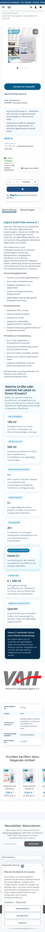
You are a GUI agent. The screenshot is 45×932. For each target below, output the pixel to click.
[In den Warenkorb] (22, 189)
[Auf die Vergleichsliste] (35, 31)
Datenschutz (21, 902)
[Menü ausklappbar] (3, 6)
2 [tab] (20, 68)
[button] (31, 7)
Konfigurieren (22, 916)
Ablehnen (22, 923)
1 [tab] (17, 68)
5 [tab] (27, 68)
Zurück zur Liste (10, 13)
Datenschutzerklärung (11, 833)
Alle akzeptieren (22, 908)
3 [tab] (22, 68)
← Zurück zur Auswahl (22, 86)
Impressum (8, 902)
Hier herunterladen (27, 734)
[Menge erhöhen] (35, 182)
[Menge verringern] (10, 182)
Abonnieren (34, 844)
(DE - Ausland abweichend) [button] (9, 167)
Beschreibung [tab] (9, 210)
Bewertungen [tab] (27, 210)
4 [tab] (25, 68)
